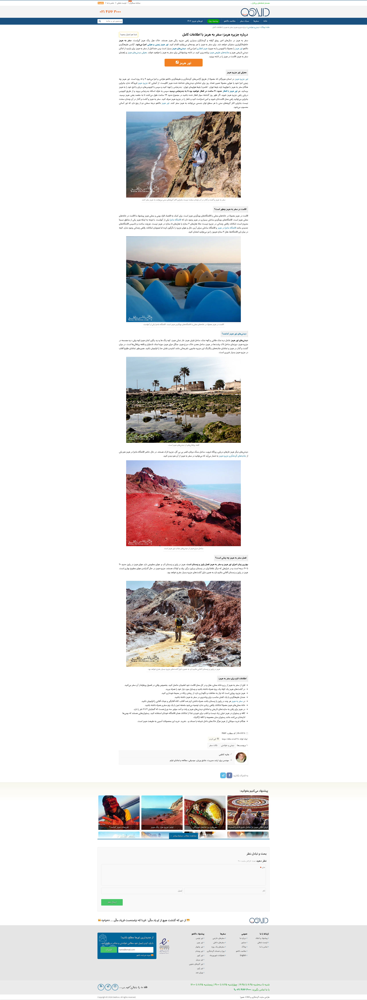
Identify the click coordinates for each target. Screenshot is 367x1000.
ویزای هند (199, 972)
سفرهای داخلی (219, 942)
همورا (242, 997)
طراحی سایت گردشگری (261, 997)
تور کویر (200, 955)
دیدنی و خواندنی (253, 27)
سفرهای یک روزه (218, 947)
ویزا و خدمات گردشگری (216, 951)
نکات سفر (213, 745)
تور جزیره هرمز (241, 79)
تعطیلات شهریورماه (217, 955)
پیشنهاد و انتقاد (261, 938)
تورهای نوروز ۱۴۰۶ (195, 21)
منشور (243, 942)
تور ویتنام (199, 951)
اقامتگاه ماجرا (175, 220)
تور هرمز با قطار (230, 91)
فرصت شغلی (121, 3)
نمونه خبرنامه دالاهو (144, 955)
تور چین (200, 942)
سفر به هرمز (237, 701)
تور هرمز (238, 48)
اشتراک (109, 950)
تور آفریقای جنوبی (196, 964)
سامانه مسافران (134, 3)
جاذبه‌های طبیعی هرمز (219, 52)
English (100, 3)
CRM (247, 997)
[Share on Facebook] (229, 775)
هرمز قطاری (202, 48)
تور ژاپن (200, 968)
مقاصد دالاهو (229, 21)
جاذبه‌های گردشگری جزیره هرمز (232, 456)
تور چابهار (199, 947)
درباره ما (243, 938)
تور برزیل (199, 959)
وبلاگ (263, 27)
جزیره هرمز (143, 83)
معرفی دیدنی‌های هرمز (137, 52)
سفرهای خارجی (219, 938)
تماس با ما (110, 3)
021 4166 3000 (243, 990)
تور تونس (199, 938)
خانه (265, 21)
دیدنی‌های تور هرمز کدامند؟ (234, 334)
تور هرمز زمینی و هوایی (157, 44)
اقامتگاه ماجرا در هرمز (227, 228)
